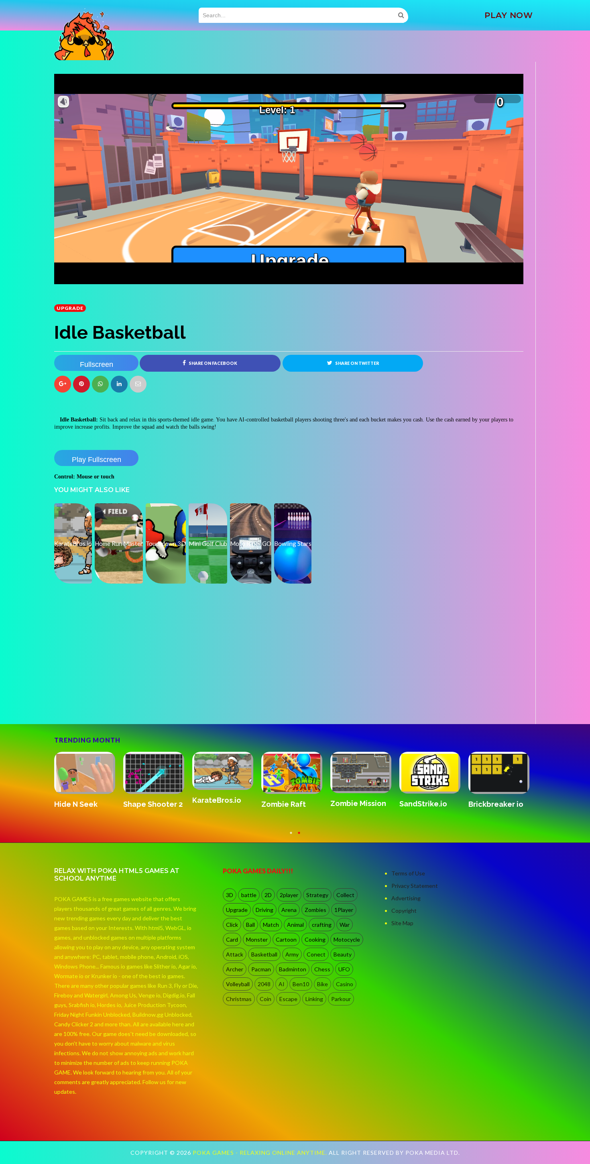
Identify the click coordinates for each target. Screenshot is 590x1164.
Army (292, 954)
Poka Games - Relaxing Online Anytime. (261, 1152)
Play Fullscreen (96, 460)
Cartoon (286, 939)
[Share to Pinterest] (138, 384)
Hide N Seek (283, 804)
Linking (314, 998)
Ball (250, 924)
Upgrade (70, 308)
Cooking (315, 939)
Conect (316, 954)
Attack (234, 954)
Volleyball (238, 984)
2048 (264, 984)
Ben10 (301, 984)
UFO (344, 969)
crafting (322, 924)
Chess (322, 969)
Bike (322, 984)
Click (232, 924)
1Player (343, 909)
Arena (289, 909)
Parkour (341, 998)
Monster (257, 939)
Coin (265, 998)
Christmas (239, 998)
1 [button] (291, 836)
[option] (88, 785)
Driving (264, 909)
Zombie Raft (490, 804)
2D (268, 894)
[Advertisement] (114, 702)
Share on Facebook (212, 363)
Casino (344, 984)
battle (248, 894)
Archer (234, 969)
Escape (288, 998)
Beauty (343, 954)
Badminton (292, 969)
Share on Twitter (356, 363)
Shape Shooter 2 (360, 804)
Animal (295, 924)
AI (282, 984)
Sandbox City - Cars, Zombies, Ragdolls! (149, 812)
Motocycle (347, 939)
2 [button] (299, 836)
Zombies (315, 909)
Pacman (261, 969)
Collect (345, 894)
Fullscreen (96, 364)
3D (229, 894)
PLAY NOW (508, 15)
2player (289, 894)
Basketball (264, 954)
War (345, 924)
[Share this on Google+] (62, 384)
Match (271, 924)
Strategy (317, 894)
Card (232, 939)
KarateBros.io (423, 800)
